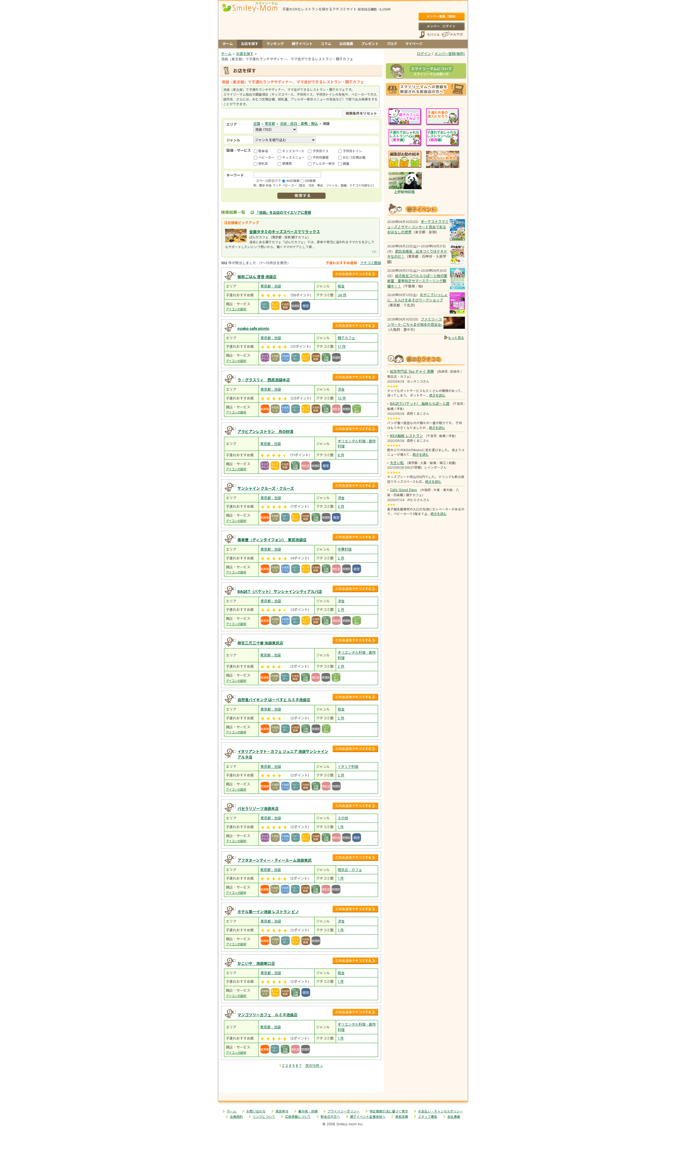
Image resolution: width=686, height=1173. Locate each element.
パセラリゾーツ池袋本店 (258, 808)
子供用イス (320, 151)
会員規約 (236, 1117)
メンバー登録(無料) (441, 16)
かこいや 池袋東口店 (256, 963)
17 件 (342, 346)
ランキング (275, 44)
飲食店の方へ (330, 1117)
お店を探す (249, 44)
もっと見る (456, 338)
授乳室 (263, 164)
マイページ (414, 44)
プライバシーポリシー (343, 1111)
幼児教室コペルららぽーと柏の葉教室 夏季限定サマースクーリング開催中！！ (417, 281)
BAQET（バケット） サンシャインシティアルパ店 (279, 591)
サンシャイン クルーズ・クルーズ (265, 488)
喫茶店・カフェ (350, 870)
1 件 (341, 827)
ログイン (441, 26)
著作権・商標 (308, 1111)
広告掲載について (298, 1117)
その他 (343, 818)
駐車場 (263, 151)
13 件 (342, 398)
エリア (231, 124)
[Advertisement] (301, 1081)
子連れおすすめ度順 (341, 263)
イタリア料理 (348, 766)
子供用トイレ (352, 151)
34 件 (342, 295)
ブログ (392, 44)
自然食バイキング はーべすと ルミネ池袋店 (273, 699)
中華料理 (345, 549)
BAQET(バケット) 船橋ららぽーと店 (419, 403)
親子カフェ (346, 338)
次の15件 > (314, 1065)
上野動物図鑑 (404, 192)
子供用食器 (320, 157)
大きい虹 (397, 463)
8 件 (341, 455)
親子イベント (302, 44)
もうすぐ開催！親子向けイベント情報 (426, 208)
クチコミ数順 (370, 263)
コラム (326, 44)
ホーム (227, 44)
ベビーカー (266, 157)
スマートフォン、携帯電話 (429, 34)
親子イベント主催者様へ (367, 1117)
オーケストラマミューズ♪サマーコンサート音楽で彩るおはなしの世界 (418, 226)
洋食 (341, 389)
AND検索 (293, 181)
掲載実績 (401, 1117)
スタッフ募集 (427, 1117)
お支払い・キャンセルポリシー (440, 1111)
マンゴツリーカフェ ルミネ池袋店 (267, 1015)
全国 (256, 123)
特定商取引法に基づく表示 (389, 1111)
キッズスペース (293, 151)
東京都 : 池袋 (270, 286)
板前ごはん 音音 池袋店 (257, 276)
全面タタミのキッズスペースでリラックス (284, 231)
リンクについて (264, 1117)
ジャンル (233, 140)
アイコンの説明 (236, 309)
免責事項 (281, 1111)
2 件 (341, 558)
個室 (346, 164)
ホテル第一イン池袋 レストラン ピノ (268, 911)
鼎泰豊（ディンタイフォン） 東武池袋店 (272, 539)
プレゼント (370, 44)
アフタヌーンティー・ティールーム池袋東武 (274, 860)
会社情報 (453, 1117)
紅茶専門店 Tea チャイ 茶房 (412, 371)
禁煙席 (287, 164)
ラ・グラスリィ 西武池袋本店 (263, 380)
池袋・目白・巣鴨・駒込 (299, 123)
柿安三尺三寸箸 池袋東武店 (260, 643)
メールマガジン (452, 34)
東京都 (270, 123)
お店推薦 (346, 44)
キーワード (235, 175)
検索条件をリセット (361, 113)
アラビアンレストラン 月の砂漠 (265, 431)
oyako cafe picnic (253, 328)
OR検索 (310, 181)
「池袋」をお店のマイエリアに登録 (283, 212)
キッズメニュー (293, 157)
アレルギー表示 (323, 164)
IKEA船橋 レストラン (406, 436)
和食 (341, 286)
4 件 (341, 506)
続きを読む (437, 395)
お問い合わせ (256, 1111)
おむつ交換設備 (354, 157)
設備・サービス (238, 150)
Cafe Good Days (403, 490)
